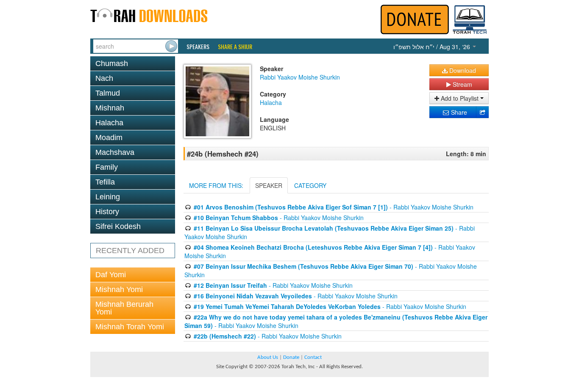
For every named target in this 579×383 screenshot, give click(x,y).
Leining (107, 197)
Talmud (107, 93)
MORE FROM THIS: (216, 185)
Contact (313, 357)
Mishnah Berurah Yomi (124, 308)
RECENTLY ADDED (130, 250)
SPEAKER (268, 185)
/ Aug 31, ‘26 (432, 46)
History (107, 211)
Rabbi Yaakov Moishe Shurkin (300, 77)
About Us (267, 357)
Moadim (108, 137)
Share (458, 112)
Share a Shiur (235, 46)
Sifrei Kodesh (118, 226)
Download (462, 70)
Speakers (198, 46)
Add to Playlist (459, 98)
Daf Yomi (110, 274)
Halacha (109, 122)
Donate (291, 357)
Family (106, 167)
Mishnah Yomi (119, 289)
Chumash (111, 63)
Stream (461, 84)
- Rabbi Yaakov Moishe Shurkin (333, 207)
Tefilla (105, 182)
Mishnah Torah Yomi (129, 326)
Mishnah (109, 108)
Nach (104, 78)
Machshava (114, 152)
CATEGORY (310, 185)
